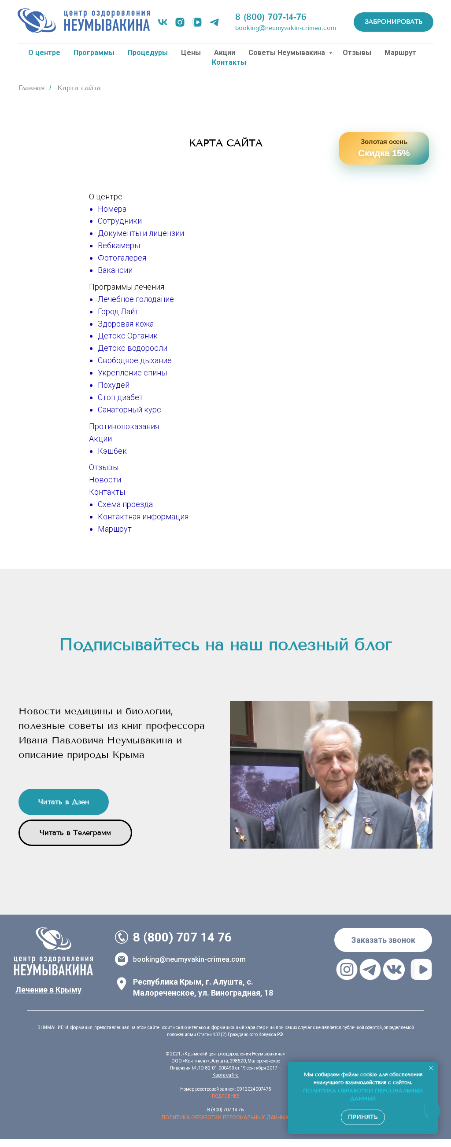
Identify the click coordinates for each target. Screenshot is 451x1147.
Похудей (113, 385)
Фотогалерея (122, 257)
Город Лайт (118, 311)
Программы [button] (94, 52)
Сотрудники (120, 220)
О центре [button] (44, 52)
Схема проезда (125, 504)
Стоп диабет (120, 397)
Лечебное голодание (136, 299)
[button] (383, 940)
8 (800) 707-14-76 (271, 17)
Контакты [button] (229, 62)
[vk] (162, 22)
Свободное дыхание (135, 360)
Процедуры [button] (148, 52)
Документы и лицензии (141, 233)
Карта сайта (225, 1075)
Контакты (107, 491)
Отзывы (357, 52)
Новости (105, 479)
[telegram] (214, 22)
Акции (224, 52)
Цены (191, 52)
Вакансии (115, 270)
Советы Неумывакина (287, 52)
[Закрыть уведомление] (431, 1068)
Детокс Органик (128, 335)
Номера (112, 208)
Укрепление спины (132, 372)
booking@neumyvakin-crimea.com (285, 28)
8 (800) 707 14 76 (182, 937)
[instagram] (179, 22)
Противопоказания (124, 426)
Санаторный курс (129, 409)
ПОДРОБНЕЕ (225, 1096)
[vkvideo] (197, 22)
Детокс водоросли (132, 348)
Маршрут (400, 52)
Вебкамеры (119, 245)
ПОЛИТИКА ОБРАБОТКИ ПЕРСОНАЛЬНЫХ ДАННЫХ (225, 1117)
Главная (31, 88)
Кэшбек (112, 451)
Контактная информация (143, 516)
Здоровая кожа (126, 323)
